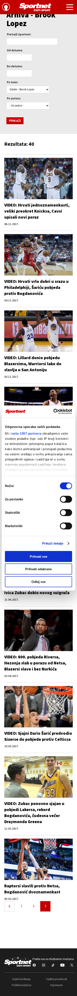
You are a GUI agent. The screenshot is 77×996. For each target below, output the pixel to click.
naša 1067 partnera (26, 433)
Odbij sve (38, 581)
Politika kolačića (21, 985)
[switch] (66, 499)
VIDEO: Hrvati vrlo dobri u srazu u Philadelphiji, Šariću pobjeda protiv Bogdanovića (36, 288)
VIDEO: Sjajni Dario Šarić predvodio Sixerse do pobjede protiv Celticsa (38, 736)
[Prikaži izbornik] (69, 7)
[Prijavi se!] (6, 7)
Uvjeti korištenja (21, 979)
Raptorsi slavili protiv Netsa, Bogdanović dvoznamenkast (32, 889)
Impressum (56, 985)
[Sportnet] (35, 7)
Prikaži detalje (53, 543)
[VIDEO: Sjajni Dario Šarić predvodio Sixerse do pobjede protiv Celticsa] (38, 706)
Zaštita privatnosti (56, 979)
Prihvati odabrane (38, 569)
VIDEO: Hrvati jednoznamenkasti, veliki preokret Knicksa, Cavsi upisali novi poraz (37, 211)
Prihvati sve (38, 556)
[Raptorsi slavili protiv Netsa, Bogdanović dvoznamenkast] (38, 859)
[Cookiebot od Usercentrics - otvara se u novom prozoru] (54, 411)
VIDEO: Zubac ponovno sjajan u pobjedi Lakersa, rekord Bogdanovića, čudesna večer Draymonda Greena (34, 813)
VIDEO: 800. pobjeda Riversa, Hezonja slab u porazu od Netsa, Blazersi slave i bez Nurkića (35, 663)
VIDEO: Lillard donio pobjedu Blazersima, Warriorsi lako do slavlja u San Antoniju (32, 364)
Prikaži (15, 120)
